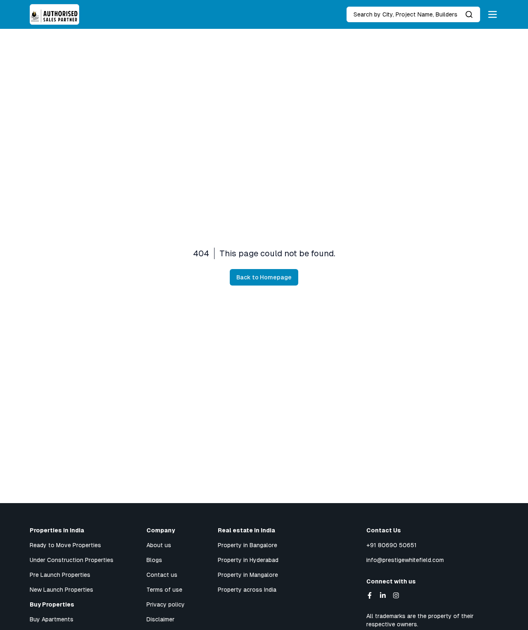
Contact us (161, 574)
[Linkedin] (383, 595)
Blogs (154, 560)
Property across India (247, 589)
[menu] (492, 14)
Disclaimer (160, 619)
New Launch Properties (61, 589)
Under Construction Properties (71, 560)
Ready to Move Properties (65, 545)
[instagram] (396, 595)
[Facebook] (369, 595)
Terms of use (164, 589)
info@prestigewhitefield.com (405, 560)
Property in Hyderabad (248, 560)
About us (158, 545)
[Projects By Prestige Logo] (54, 14)
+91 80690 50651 (391, 545)
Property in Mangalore (248, 574)
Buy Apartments (51, 619)
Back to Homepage (264, 277)
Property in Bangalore (247, 545)
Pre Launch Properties (60, 574)
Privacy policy (165, 604)
